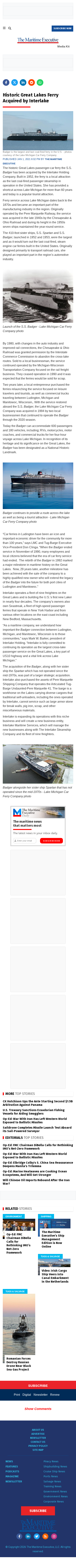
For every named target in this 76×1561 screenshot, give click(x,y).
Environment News (56, 1496)
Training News (52, 1486)
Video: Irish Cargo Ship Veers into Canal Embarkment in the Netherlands (55, 1276)
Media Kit (63, 46)
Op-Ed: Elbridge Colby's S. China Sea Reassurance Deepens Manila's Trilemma (38, 1164)
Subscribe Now (51, 841)
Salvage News (52, 1481)
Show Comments (38, 1409)
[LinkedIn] (28, 1536)
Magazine (12, 1476)
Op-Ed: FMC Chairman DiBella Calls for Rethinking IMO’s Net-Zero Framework (38, 1146)
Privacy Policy (38, 1446)
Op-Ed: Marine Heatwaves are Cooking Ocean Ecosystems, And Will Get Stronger (35, 1173)
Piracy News (51, 1461)
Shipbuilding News (55, 1466)
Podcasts (12, 1471)
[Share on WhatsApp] (40, 82)
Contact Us (38, 1442)
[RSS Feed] (45, 1536)
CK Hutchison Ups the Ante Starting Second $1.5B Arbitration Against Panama (38, 1103)
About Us (38, 1429)
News (9, 1461)
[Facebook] (19, 1536)
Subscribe (38, 1511)
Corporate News (54, 1501)
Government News (55, 1491)
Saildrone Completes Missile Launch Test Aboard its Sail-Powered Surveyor (37, 1129)
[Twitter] (37, 1536)
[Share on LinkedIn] (23, 82)
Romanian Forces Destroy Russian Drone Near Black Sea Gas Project (18, 1364)
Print (17, 1394)
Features (12, 1466)
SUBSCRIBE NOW (62, 28)
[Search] (9, 29)
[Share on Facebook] (6, 82)
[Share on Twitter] (14, 82)
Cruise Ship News (54, 1471)
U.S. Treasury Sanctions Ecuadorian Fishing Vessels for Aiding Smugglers (34, 1111)
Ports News (51, 1476)
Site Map (38, 1450)
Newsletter (41, 1394)
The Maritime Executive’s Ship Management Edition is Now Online (53, 1239)
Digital (27, 1394)
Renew (55, 1394)
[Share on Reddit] (31, 82)
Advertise (38, 1433)
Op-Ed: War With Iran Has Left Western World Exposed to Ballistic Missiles (35, 1120)
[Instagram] (54, 1536)
